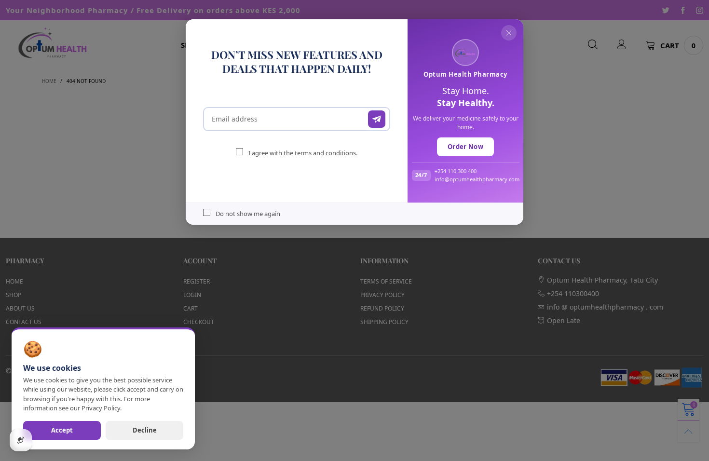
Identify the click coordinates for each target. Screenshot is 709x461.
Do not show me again (248, 213)
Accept (62, 430)
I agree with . (302, 153)
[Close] (509, 33)
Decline (145, 430)
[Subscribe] (376, 119)
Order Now (465, 146)
